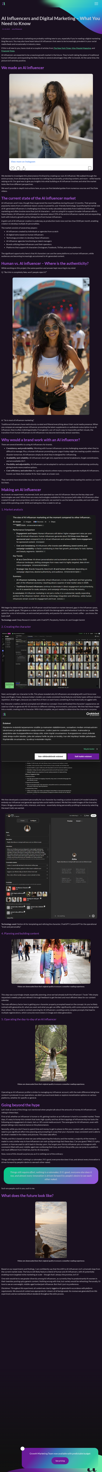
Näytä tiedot (89, 749)
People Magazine (83, 48)
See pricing (60, 1461)
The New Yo (58, 48)
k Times (68, 48)
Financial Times (8, 51)
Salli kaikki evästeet (83, 756)
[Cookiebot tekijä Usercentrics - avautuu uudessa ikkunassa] (88, 714)
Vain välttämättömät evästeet (50, 756)
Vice (73, 48)
